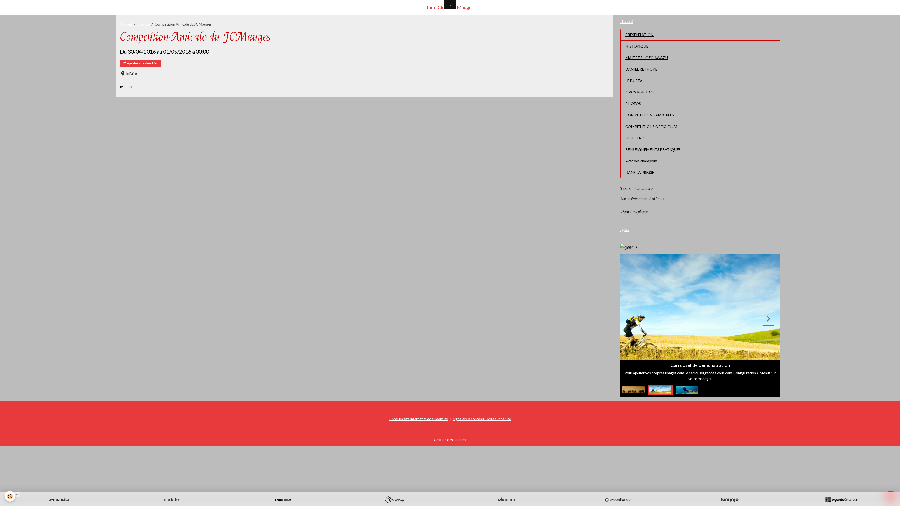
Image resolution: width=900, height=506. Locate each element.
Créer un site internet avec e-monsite (418, 419)
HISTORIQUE (636, 46)
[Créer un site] (58, 499)
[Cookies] (10, 496)
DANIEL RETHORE (641, 69)
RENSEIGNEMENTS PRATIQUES (653, 149)
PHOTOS (633, 103)
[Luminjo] (729, 499)
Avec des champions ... (642, 161)
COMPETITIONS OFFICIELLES (651, 126)
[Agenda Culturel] (841, 499)
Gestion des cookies (450, 439)
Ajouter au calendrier (142, 63)
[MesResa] (282, 499)
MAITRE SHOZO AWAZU (646, 57)
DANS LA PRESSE (639, 172)
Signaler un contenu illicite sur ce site (482, 419)
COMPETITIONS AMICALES (649, 115)
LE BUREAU (635, 80)
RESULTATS (635, 138)
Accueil (126, 24)
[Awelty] (394, 499)
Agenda (143, 24)
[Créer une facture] (506, 499)
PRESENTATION (639, 34)
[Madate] (170, 499)
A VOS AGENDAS (640, 92)
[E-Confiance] (617, 499)
